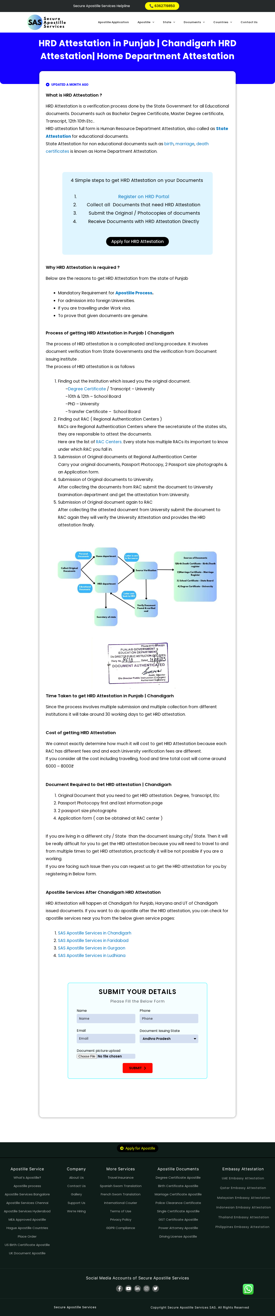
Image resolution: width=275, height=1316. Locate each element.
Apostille (144, 22)
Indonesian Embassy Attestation (243, 1207)
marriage (185, 144)
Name (82, 1010)
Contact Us (249, 22)
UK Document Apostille (27, 1253)
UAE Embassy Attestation (243, 1178)
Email (81, 1030)
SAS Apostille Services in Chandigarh (94, 933)
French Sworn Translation (121, 1194)
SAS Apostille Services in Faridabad (93, 940)
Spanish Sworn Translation (121, 1186)
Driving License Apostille (178, 1236)
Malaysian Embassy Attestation (243, 1198)
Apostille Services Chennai (27, 1203)
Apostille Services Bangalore (27, 1194)
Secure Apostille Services (75, 1307)
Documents (192, 22)
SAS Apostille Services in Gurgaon (91, 948)
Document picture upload (98, 1050)
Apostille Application (113, 22)
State (167, 22)
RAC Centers (109, 442)
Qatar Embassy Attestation (243, 1188)
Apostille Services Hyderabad (27, 1211)
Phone (145, 1010)
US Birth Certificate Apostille (27, 1245)
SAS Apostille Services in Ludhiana (91, 955)
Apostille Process (133, 293)
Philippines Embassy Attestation (242, 1227)
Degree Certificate (87, 389)
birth (169, 144)
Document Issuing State (160, 1030)
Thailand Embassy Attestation (243, 1217)
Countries (220, 22)
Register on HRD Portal (143, 196)
